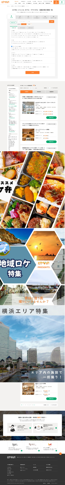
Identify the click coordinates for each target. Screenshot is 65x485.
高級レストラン (12, 94)
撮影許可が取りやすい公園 (29, 479)
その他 (9, 126)
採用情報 (48, 483)
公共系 (9, 119)
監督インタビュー (22, 467)
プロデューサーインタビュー (24, 468)
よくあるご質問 (29, 1)
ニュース (34, 464)
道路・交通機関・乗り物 (13, 123)
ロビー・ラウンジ (12, 108)
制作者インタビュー (23, 470)
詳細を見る (51, 117)
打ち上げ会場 (35, 3)
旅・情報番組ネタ (29, 3)
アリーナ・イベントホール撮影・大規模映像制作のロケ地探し (39, 479)
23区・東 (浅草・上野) (11, 143)
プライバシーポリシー (54, 483)
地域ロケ (19, 3)
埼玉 (9, 148)
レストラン (11, 93)
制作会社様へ (22, 1)
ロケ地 (16, 3)
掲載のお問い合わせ (49, 467)
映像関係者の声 (48, 3)
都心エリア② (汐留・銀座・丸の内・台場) (13, 139)
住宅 (9, 99)
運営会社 (44, 483)
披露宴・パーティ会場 (12, 109)
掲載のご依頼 (16, 1)
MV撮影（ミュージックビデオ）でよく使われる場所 (21, 479)
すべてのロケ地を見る (12, 88)
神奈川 (9, 147)
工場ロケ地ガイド (47, 479)
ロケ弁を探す (9, 470)
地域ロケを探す (9, 468)
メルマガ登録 (34, 1)
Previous (21, 106)
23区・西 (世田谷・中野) (12, 142)
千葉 (9, 149)
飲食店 (9, 92)
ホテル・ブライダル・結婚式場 (19, 6)
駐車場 (10, 129)
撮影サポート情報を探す (10, 475)
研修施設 (11, 116)
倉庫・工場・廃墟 (12, 130)
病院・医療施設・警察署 (13, 122)
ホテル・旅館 (11, 107)
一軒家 (10, 101)
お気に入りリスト (40, 1)
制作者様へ (35, 467)
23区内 (9, 135)
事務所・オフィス (12, 114)
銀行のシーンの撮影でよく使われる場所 (11, 479)
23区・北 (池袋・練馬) (11, 144)
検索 (33, 72)
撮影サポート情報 (41, 3)
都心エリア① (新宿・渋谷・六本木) (13, 137)
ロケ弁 (24, 3)
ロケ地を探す (9, 467)
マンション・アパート (12, 100)
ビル (10, 115)
